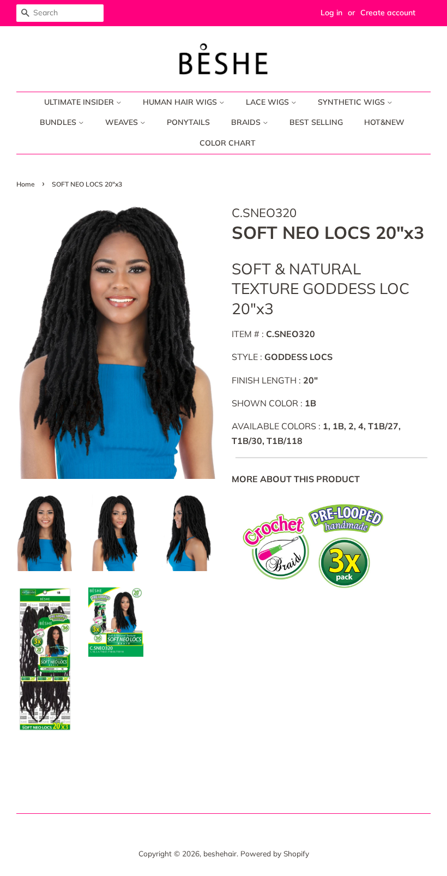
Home (25, 184)
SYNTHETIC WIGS (352, 102)
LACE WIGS (268, 102)
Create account (387, 12)
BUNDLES (59, 122)
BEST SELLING (316, 122)
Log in (331, 12)
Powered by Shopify (274, 853)
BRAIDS (247, 122)
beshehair (220, 853)
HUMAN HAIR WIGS (181, 102)
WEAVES (122, 122)
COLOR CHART (228, 143)
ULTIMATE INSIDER (80, 102)
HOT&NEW (384, 122)
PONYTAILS (188, 122)
